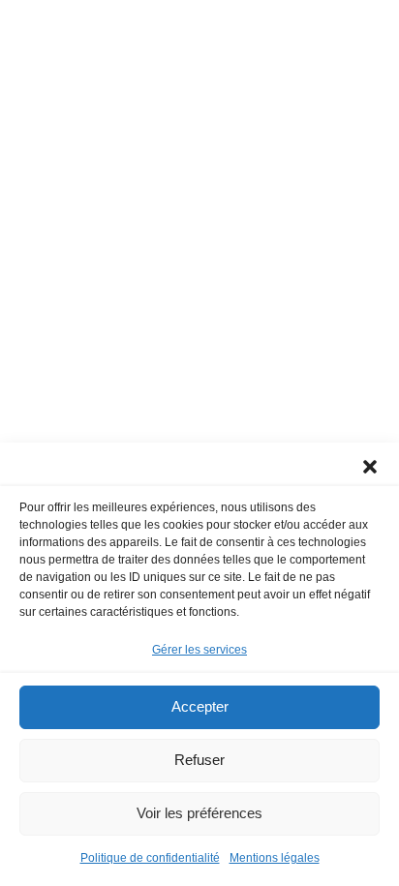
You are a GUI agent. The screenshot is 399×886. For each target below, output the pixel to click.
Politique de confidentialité (150, 858)
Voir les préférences (199, 813)
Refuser (199, 759)
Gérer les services (199, 650)
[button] (370, 466)
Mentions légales (275, 858)
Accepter (200, 706)
